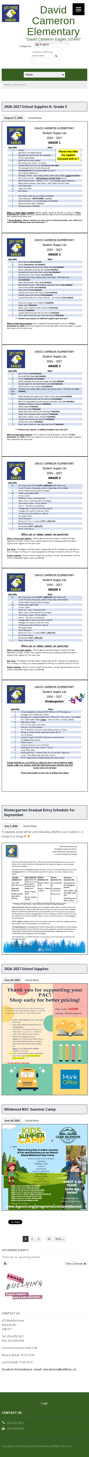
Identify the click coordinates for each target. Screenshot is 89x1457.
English (44, 44)
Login (44, 1403)
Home (7, 84)
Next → (60, 1238)
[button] (5, 1263)
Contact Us (25, 46)
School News (35, 118)
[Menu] (78, 9)
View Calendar (75, 1263)
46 (49, 1238)
